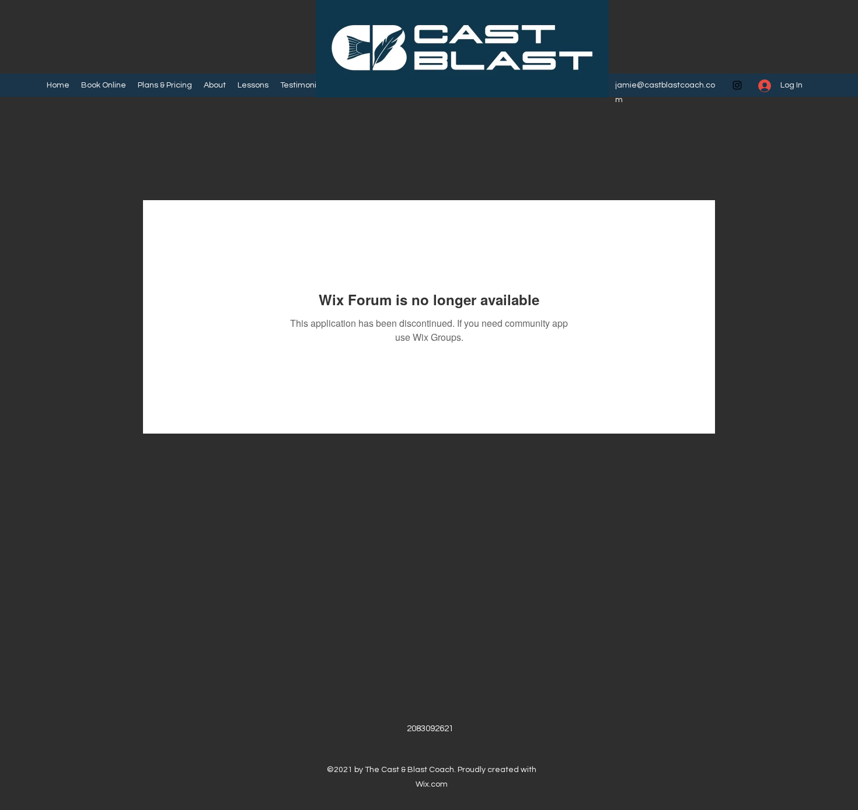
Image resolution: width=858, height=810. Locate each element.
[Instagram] (737, 85)
